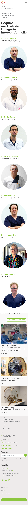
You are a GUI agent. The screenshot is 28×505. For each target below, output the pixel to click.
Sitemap (3, 490)
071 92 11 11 (6, 439)
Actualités (18, 458)
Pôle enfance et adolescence (10, 473)
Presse (4, 458)
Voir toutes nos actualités (16, 320)
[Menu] (26, 2)
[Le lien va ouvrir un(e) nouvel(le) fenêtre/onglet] (9, 480)
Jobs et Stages (6, 460)
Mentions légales (6, 448)
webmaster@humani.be (10, 442)
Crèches (4, 468)
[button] (25, 455)
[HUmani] (3, 3)
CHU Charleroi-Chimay (8, 475)
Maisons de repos (7, 470)
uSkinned (8, 493)
